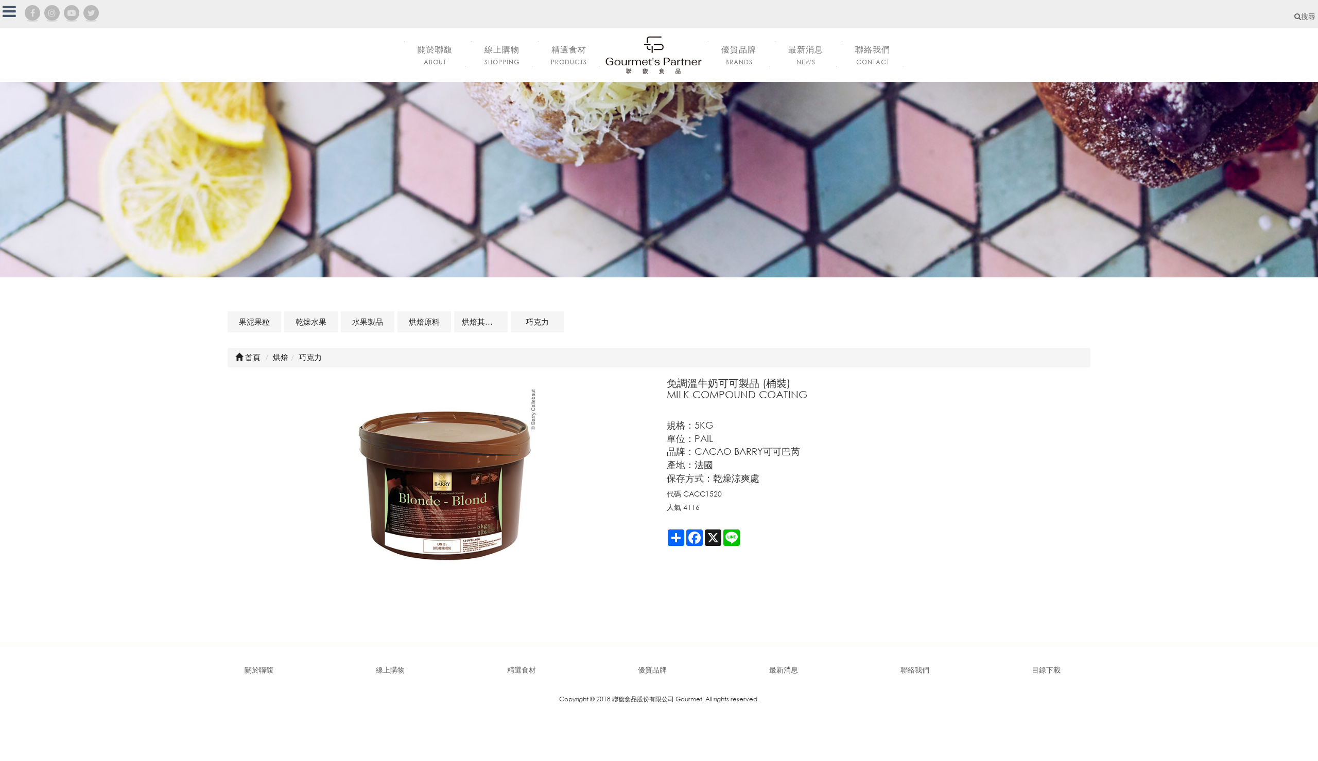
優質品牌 (652, 670)
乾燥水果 (311, 321)
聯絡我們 (914, 670)
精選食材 (521, 670)
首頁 (252, 357)
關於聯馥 (259, 670)
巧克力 (537, 321)
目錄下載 (1046, 670)
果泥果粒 (254, 321)
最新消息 (783, 670)
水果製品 (367, 321)
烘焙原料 (424, 321)
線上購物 (390, 670)
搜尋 (1308, 16)
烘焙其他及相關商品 (485, 321)
